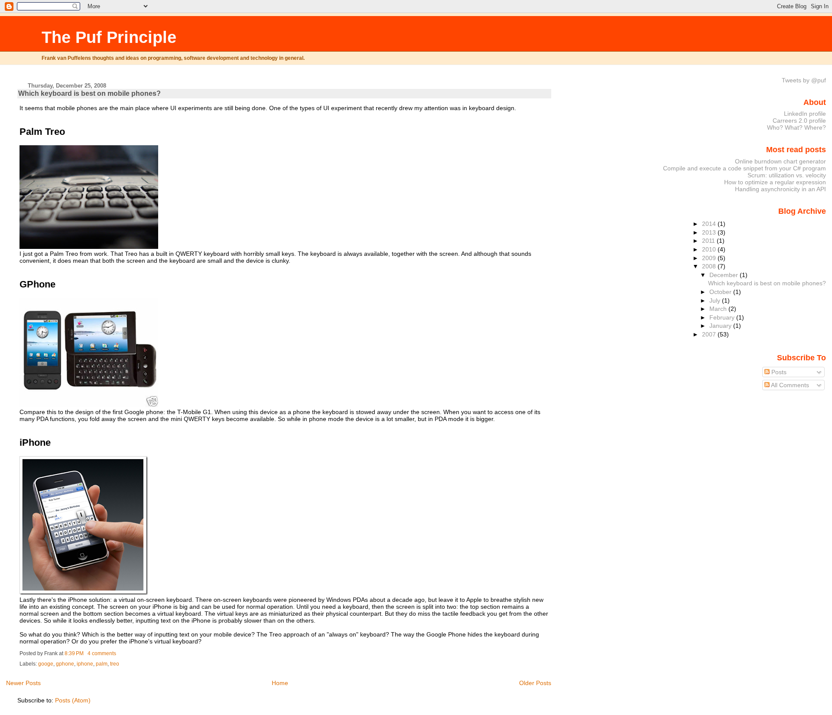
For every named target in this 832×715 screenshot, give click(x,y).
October (721, 291)
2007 (710, 334)
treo (114, 663)
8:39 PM (74, 653)
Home (280, 682)
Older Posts (535, 682)
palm (101, 663)
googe (45, 663)
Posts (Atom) (73, 700)
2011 (709, 240)
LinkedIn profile (805, 113)
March (718, 308)
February (722, 317)
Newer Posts (23, 682)
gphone (65, 663)
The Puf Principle (109, 37)
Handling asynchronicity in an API (780, 189)
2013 (710, 232)
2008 (710, 266)
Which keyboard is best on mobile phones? (89, 93)
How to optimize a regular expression (775, 182)
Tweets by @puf (804, 80)
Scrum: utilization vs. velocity (787, 175)
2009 (710, 258)
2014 (710, 223)
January (721, 325)
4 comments (102, 653)
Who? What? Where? (796, 127)
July (715, 300)
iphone (85, 663)
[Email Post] (118, 653)
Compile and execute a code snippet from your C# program (744, 168)
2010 (710, 249)
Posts (778, 372)
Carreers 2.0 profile (799, 120)
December (724, 274)
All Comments (789, 385)
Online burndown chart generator (780, 161)
